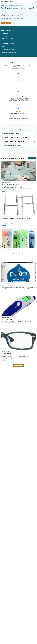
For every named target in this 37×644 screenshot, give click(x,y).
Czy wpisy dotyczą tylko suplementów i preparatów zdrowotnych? (14, 137)
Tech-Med (8, 317)
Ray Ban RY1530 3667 (6, 353)
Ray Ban (8, 351)
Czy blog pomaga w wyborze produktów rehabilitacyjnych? (13, 141)
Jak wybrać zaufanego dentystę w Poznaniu (10, 184)
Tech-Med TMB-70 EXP (7, 319)
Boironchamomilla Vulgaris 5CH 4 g (9, 252)
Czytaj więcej (4, 191)
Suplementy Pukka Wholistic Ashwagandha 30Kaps (12, 286)
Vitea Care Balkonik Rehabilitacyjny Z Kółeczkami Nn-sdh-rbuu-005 (16, 218)
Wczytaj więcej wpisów (18, 365)
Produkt (4, 216)
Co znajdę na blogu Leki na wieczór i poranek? (11, 133)
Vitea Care (9, 216)
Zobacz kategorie (16, 23)
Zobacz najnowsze (31, 158)
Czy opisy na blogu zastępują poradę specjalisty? (11, 145)
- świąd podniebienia (6, 182)
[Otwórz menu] (35, 2)
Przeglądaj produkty (5, 23)
